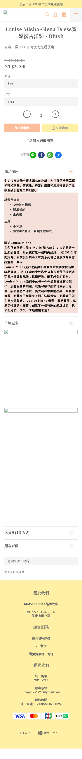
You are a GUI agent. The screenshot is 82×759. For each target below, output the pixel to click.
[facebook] (41, 155)
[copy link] (58, 155)
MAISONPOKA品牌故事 (41, 604)
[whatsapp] (50, 155)
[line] (33, 155)
